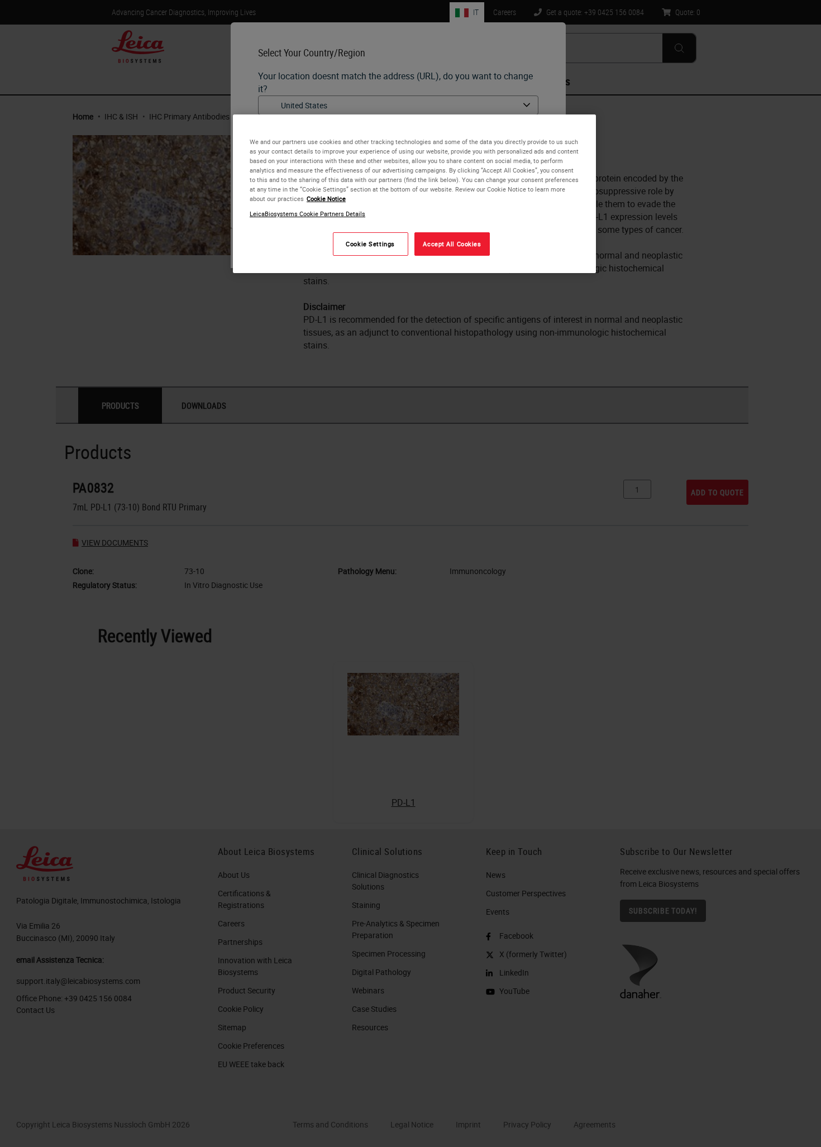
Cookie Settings (370, 244)
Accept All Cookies (452, 244)
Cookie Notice (326, 199)
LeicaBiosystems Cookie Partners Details (307, 214)
